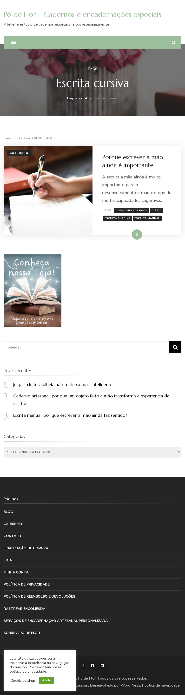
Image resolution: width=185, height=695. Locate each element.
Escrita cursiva (117, 218)
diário (157, 210)
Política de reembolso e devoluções (39, 596)
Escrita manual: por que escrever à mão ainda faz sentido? (70, 415)
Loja (8, 560)
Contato (12, 536)
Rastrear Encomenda (24, 608)
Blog (8, 512)
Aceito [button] (46, 680)
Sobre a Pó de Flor (22, 633)
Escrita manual (147, 218)
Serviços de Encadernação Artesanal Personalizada (56, 621)
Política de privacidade (27, 584)
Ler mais (130, 234)
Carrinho (13, 524)
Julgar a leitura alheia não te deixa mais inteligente (62, 384)
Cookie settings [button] (23, 680)
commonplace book (131, 210)
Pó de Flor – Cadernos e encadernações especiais (82, 14)
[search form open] (173, 42)
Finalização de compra (26, 548)
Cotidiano (19, 153)
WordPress (130, 685)
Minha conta (16, 572)
